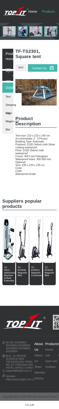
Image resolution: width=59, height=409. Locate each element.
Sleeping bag (9, 106)
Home (32, 11)
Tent (8, 96)
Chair (9, 113)
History (39, 378)
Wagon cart (9, 121)
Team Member (39, 369)
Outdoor (50, 366)
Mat (8, 129)
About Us (38, 346)
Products (48, 11)
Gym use (51, 361)
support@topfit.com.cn (19, 370)
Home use (49, 352)
